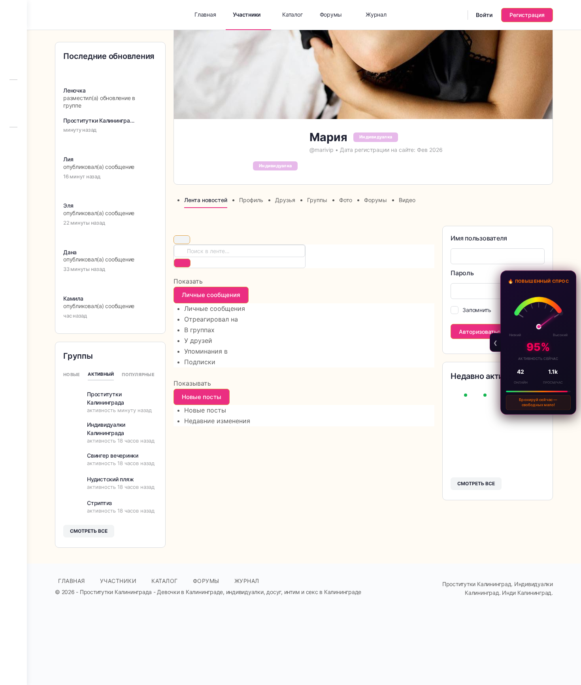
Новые (71, 374)
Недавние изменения (217, 421)
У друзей (198, 340)
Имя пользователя (479, 238)
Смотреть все (476, 483)
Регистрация (527, 14)
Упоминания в (206, 351)
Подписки (199, 362)
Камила (73, 298)
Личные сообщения (214, 308)
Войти (484, 14)
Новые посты (205, 410)
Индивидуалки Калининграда (106, 428)
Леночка (74, 90)
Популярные (138, 374)
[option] (309, 308)
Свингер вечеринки (112, 455)
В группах (199, 330)
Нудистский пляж (110, 479)
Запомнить (476, 310)
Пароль (462, 273)
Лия (68, 159)
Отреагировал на (211, 319)
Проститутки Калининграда (99, 120)
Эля (68, 205)
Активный (101, 374)
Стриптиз (99, 503)
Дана (70, 252)
